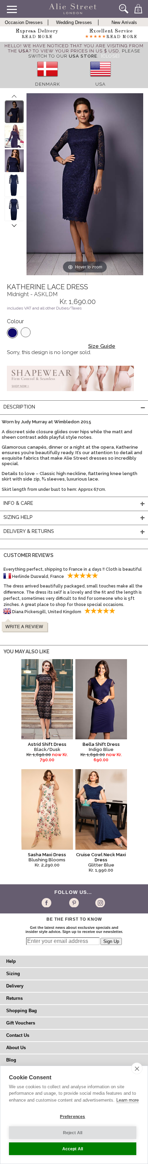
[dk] (47, 79)
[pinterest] (73, 902)
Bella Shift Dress (101, 744)
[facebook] (47, 902)
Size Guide (101, 346)
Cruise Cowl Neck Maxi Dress (101, 857)
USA (100, 84)
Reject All (73, 1132)
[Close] (110, 56)
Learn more (127, 1100)
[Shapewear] (70, 393)
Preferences (72, 1116)
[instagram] (99, 902)
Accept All (72, 1149)
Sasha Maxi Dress (47, 854)
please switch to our (84, 53)
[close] (136, 1068)
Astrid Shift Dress (47, 744)
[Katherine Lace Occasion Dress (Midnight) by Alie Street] (14, 111)
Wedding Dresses (74, 22)
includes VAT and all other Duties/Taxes (44, 308)
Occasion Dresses (24, 22)
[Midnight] (12, 332)
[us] (100, 79)
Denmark (47, 84)
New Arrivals (124, 22)
